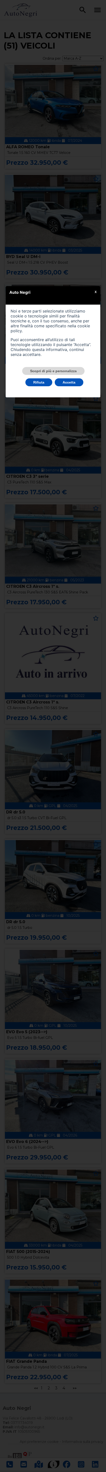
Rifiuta (38, 382)
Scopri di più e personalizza (53, 371)
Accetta (69, 382)
